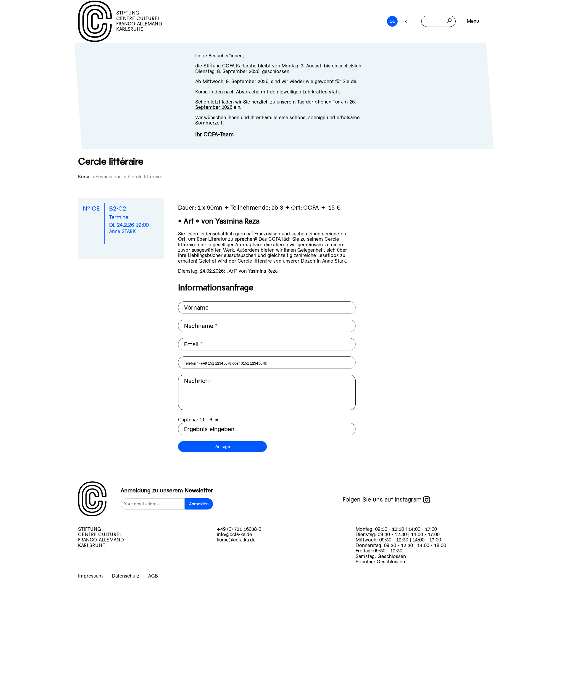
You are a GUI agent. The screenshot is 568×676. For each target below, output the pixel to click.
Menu (473, 21)
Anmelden (199, 504)
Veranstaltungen (56, 606)
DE (392, 21)
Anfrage (222, 446)
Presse (29, 668)
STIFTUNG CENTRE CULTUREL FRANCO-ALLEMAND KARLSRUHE (139, 21)
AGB (153, 576)
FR (404, 21)
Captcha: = (198, 420)
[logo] (92, 499)
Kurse (85, 176)
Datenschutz (125, 576)
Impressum (90, 576)
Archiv (28, 622)
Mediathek (40, 652)
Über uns (36, 637)
